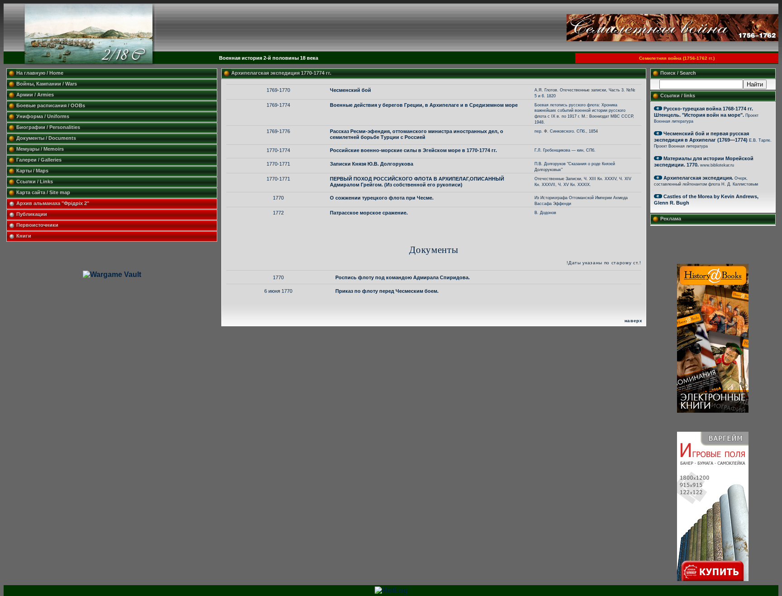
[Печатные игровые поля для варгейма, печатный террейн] (713, 578)
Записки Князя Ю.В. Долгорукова (371, 164)
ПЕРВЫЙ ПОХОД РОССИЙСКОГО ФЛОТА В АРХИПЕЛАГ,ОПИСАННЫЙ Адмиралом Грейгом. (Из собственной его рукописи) (417, 181)
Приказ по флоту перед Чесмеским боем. (387, 291)
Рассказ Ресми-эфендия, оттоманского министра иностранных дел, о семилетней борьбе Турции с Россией (416, 134)
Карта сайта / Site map (43, 192)
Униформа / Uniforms (42, 116)
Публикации (31, 214)
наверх (634, 320)
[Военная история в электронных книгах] (713, 410)
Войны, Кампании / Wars (46, 83)
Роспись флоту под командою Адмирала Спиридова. (402, 277)
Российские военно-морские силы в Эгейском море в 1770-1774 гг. (413, 150)
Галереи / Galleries (39, 159)
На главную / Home (39, 73)
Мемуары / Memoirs (40, 149)
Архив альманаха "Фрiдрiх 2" (53, 203)
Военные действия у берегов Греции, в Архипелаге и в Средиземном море (424, 105)
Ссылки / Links (34, 181)
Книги (23, 235)
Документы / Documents (46, 138)
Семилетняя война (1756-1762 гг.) (677, 58)
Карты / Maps (32, 170)
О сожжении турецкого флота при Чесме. (382, 197)
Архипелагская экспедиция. (698, 178)
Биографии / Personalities (48, 127)
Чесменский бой (350, 90)
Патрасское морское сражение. (369, 212)
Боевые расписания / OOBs (50, 105)
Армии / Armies (35, 94)
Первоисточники (37, 225)
